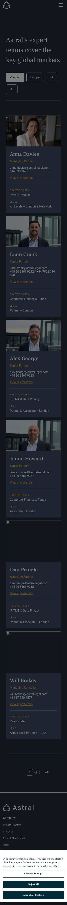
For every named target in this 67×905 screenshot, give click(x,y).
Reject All (33, 884)
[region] (33, 876)
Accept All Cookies (33, 894)
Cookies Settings (33, 873)
